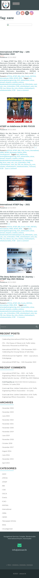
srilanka (20, 88)
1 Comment (21, 317)
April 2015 (6, 463)
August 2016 (6, 451)
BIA (19, 76)
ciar (5, 86)
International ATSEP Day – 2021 (15, 204)
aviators (21, 82)
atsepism (9, 82)
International (4, 78)
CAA (22, 76)
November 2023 (8, 412)
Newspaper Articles (16, 152)
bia (23, 84)
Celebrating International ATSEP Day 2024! (17, 339)
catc (1, 86)
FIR (1, 88)
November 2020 (8, 428)
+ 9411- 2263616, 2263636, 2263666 (19, 565)
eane (32, 86)
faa (36, 86)
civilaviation (11, 86)
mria (16, 88)
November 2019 (8, 431)
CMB (17, 86)
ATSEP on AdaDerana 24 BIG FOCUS (17, 126)
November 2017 (8, 447)
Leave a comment (23, 90)
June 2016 (6, 455)
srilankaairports (29, 88)
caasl (35, 84)
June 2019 (6, 435)
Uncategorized (5, 154)
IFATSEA (33, 76)
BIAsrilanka (29, 84)
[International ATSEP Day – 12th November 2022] (19, 25)
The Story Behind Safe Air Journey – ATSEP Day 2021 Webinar (17, 278)
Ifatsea (8, 88)
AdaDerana (23, 154)
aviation (15, 82)
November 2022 (8, 420)
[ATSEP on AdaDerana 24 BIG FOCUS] (19, 122)
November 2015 (8, 459)
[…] (35, 73)
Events (27, 76)
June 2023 (6, 416)
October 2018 (7, 443)
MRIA (11, 78)
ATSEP (15, 76)
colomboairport (25, 86)
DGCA (4, 493)
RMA (20, 78)
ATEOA (9, 76)
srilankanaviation (5, 90)
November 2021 (8, 424)
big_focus (3, 162)
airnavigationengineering (8, 80)
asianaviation (25, 80)
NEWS (16, 78)
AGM (4, 474)
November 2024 (8, 408)
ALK (18, 80)
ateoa (32, 80)
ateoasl (2, 82)
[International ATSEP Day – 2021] (19, 200)
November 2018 (8, 439)
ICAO (28, 227)
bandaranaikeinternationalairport (11, 84)
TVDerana (32, 166)
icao (4, 88)
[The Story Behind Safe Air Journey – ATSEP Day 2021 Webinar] (19, 272)
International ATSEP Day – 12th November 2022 (19, 362)
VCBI (13, 90)
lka (13, 88)
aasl (30, 78)
